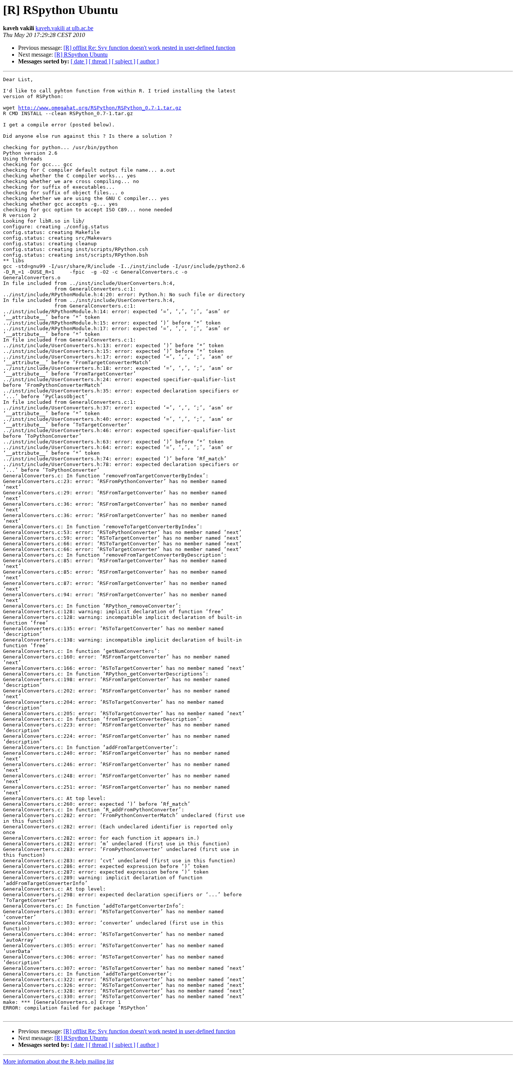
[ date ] (79, 61)
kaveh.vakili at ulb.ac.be (64, 28)
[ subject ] (123, 61)
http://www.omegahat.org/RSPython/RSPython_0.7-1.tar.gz (99, 108)
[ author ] (148, 61)
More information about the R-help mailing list (58, 1061)
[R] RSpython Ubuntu (81, 54)
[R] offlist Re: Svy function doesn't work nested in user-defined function (149, 48)
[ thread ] (99, 61)
